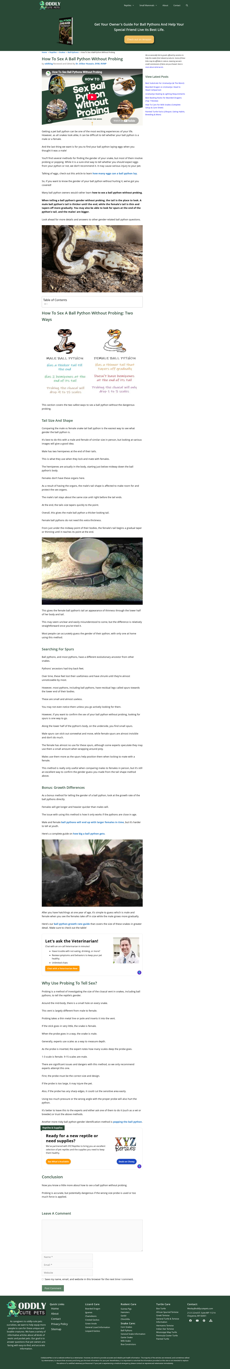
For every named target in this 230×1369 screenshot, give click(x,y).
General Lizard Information (97, 1327)
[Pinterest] (204, 1320)
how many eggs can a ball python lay (115, 173)
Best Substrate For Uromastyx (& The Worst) (164, 83)
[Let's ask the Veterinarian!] (126, 963)
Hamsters (125, 1312)
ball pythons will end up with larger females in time (92, 822)
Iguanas (88, 1312)
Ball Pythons (126, 1330)
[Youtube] (197, 1320)
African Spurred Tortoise (167, 1312)
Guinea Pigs (126, 1308)
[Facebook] (190, 1320)
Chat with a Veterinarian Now (62, 968)
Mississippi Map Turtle (166, 1332)
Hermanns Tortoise (165, 1325)
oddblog (49, 63)
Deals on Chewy (127, 1161)
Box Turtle (161, 1308)
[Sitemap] (211, 1320)
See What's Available (58, 1161)
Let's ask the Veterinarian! (71, 941)
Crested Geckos (92, 1319)
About (165, 5)
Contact (176, 5)
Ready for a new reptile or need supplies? (72, 1138)
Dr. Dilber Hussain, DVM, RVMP (91, 63)
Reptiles (127, 5)
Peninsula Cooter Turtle (167, 1335)
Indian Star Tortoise (165, 1328)
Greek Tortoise (162, 1315)
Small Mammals (146, 5)
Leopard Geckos (92, 1331)
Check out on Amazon (139, 39)
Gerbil (123, 1315)
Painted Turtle (162, 1338)
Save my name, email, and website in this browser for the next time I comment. (89, 1279)
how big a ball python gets (89, 833)
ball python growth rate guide (72, 923)
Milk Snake (126, 1340)
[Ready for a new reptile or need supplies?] (126, 1155)
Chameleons (90, 1316)
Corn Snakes (126, 1327)
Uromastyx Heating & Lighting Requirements (165, 94)
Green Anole (91, 1323)
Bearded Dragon (92, 1308)
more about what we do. (154, 67)
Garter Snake (127, 1337)
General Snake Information (133, 1334)
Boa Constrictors (128, 1344)
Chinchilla (125, 1319)
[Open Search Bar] (187, 5)
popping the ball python (127, 1121)
